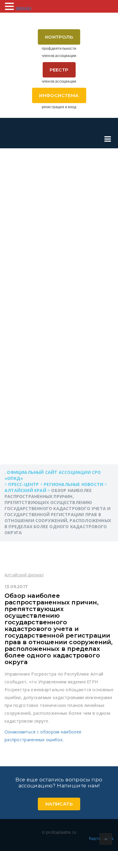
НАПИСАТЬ (59, 804)
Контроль (59, 37)
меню (23, 7)
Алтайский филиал (24, 575)
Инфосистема (59, 95)
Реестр (59, 70)
